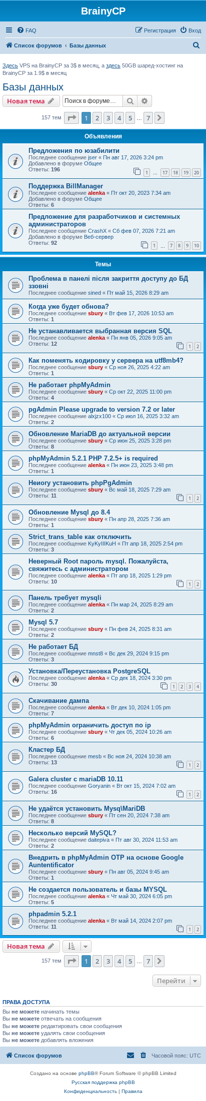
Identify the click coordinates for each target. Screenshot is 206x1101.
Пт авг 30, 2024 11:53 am (147, 840)
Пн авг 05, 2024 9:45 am (139, 872)
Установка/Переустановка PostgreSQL (89, 671)
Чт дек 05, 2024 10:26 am (140, 732)
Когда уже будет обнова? (68, 306)
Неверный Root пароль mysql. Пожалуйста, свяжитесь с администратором (98, 564)
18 (175, 172)
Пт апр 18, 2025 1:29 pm (141, 575)
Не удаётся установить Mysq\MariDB (86, 808)
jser (92, 157)
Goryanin (99, 786)
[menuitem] (26, 30)
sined (94, 293)
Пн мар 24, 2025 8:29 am (142, 604)
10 (196, 245)
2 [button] (97, 117)
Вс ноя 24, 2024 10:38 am (139, 756)
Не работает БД (53, 646)
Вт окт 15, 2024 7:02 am (146, 786)
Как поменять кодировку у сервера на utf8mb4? (106, 360)
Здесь (10, 65)
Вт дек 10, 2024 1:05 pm (140, 707)
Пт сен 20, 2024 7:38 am (139, 815)
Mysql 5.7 (43, 622)
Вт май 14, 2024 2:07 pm (141, 921)
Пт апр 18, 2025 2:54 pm (152, 544)
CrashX (97, 231)
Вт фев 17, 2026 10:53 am (141, 313)
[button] (71, 118)
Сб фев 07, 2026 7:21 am (143, 231)
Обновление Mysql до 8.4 (69, 512)
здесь (113, 65)
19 (186, 172)
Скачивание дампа (58, 700)
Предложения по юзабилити (74, 150)
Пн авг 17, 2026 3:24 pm (133, 157)
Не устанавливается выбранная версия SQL (100, 331)
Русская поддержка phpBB (103, 1082)
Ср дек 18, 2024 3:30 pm (141, 678)
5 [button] (130, 117)
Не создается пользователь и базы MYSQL (97, 889)
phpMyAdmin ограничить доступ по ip (89, 725)
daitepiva (99, 840)
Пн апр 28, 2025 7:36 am (139, 519)
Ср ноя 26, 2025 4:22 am (139, 367)
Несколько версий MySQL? (72, 833)
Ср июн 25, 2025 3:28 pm (140, 441)
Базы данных (33, 86)
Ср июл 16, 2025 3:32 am (148, 416)
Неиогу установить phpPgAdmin (80, 483)
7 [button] (148, 117)
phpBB (86, 1073)
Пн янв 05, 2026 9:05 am (141, 338)
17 (165, 172)
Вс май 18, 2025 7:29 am (139, 490)
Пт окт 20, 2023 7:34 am (140, 193)
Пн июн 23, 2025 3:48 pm (142, 465)
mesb (95, 756)
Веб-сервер (99, 237)
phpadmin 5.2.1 (52, 914)
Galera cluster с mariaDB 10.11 (75, 779)
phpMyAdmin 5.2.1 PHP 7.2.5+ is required (93, 458)
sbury (95, 313)
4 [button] (119, 117)
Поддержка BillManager (65, 186)
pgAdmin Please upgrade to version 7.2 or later (101, 409)
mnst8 (95, 653)
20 (196, 172)
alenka (96, 193)
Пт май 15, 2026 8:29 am (137, 293)
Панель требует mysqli (65, 597)
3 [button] (108, 117)
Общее (93, 163)
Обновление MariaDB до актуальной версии (99, 434)
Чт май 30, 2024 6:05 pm (141, 896)
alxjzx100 (99, 416)
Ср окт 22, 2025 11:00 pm (140, 392)
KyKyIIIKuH (102, 544)
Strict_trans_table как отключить (80, 537)
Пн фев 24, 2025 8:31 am (140, 629)
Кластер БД (46, 749)
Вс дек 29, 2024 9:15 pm (139, 653)
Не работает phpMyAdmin (69, 385)
